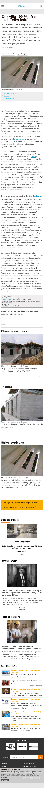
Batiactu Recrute (28, 762)
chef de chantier (35, 196)
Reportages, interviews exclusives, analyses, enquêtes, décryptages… (20, 505)
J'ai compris (5, 780)
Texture (6, 96)
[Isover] (22, 745)
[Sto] (33, 745)
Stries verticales (9, 98)
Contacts (4, 762)
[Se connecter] (41, 6)
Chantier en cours (10, 93)
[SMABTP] (10, 745)
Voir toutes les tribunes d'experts (22, 657)
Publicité (3, 765)
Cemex (33, 157)
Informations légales (29, 765)
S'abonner (22, 608)
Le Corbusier (18, 139)
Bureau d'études (6, 299)
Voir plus (22, 606)
